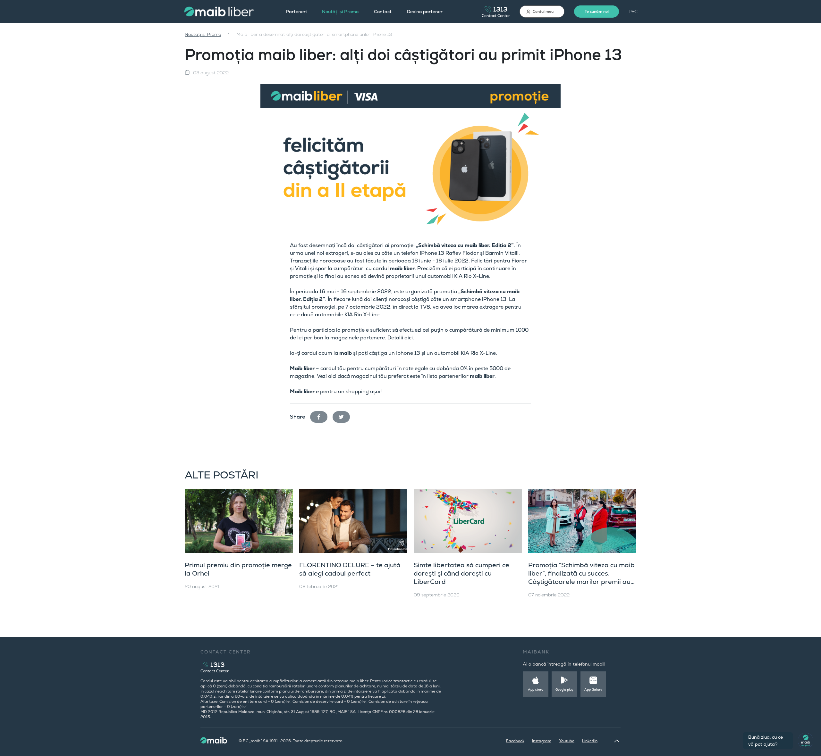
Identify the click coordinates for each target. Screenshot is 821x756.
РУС (633, 11)
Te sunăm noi (597, 11)
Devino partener (425, 11)
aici (332, 376)
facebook (321, 415)
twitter (344, 415)
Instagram (541, 741)
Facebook (515, 741)
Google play (564, 689)
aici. (409, 337)
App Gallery (593, 689)
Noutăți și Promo (340, 11)
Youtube (566, 741)
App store (535, 689)
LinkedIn (589, 741)
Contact (383, 11)
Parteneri (296, 11)
